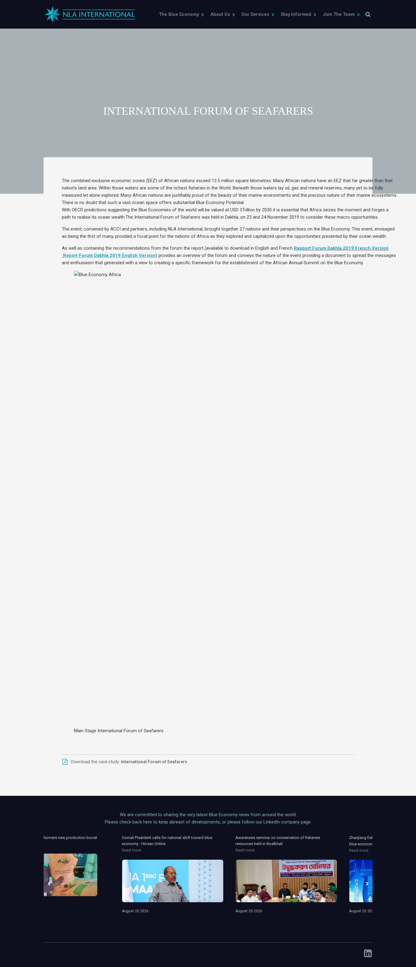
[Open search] (367, 14)
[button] (181, 14)
